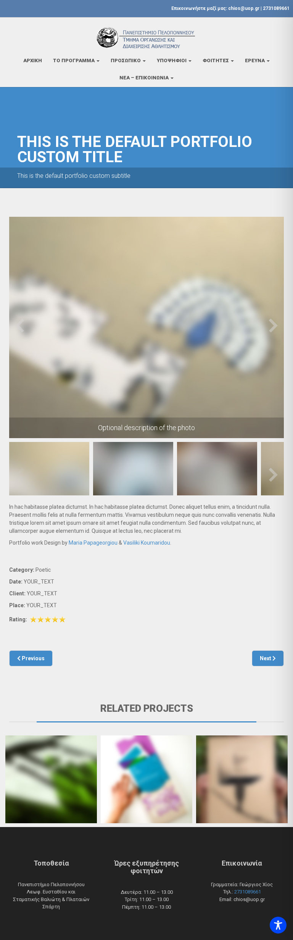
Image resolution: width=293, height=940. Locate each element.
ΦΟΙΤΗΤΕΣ (216, 60)
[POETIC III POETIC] (242, 779)
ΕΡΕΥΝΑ (255, 60)
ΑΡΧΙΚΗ (32, 60)
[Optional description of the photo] (146, 327)
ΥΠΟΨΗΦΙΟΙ (172, 60)
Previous (19, 325)
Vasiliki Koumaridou (146, 543)
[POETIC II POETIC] (146, 779)
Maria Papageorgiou (93, 543)
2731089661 (276, 8)
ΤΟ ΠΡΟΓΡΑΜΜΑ (74, 60)
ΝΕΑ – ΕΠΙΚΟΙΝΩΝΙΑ (144, 78)
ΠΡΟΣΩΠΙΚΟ (126, 60)
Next (273, 325)
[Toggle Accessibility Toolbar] (278, 925)
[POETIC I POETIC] (51, 779)
